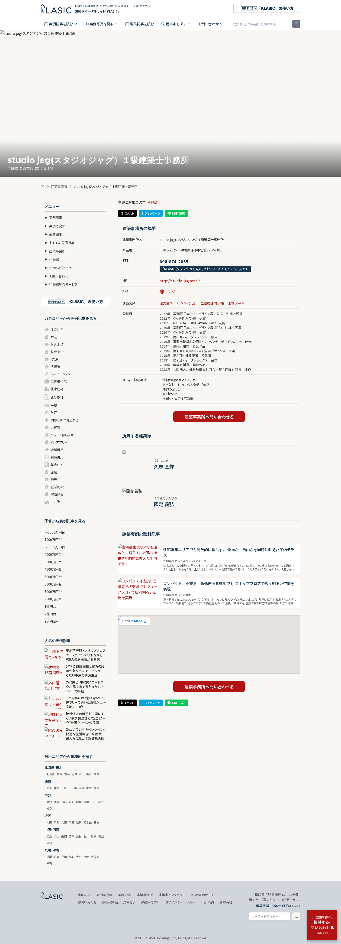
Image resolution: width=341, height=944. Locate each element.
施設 (54, 479)
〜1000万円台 (55, 532)
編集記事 (53, 234)
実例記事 (53, 217)
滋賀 (79, 822)
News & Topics (58, 267)
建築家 (52, 259)
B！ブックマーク (151, 213)
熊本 (71, 857)
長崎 (64, 857)
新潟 (71, 802)
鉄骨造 (55, 351)
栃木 (89, 788)
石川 (94, 802)
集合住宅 (57, 464)
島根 (79, 836)
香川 (86, 836)
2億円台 (50, 614)
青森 (59, 774)
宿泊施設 (57, 494)
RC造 (54, 359)
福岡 (49, 857)
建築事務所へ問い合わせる (209, 417)
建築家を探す (176, 23)
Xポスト (129, 213)
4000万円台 (53, 569)
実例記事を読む (61, 23)
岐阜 (49, 808)
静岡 (56, 802)
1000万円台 (53, 539)
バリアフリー (59, 442)
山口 (64, 836)
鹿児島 (95, 857)
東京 (49, 788)
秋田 (81, 774)
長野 (64, 802)
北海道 (50, 774)
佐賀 (56, 857)
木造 (54, 337)
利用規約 (207, 902)
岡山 (56, 836)
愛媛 (94, 836)
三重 (96, 822)
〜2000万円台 (55, 547)
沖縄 (49, 863)
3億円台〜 (52, 621)
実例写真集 (55, 226)
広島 (49, 836)
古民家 (55, 427)
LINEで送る (179, 213)
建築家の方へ (150, 902)
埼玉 (67, 788)
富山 (86, 802)
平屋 (54, 405)
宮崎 (86, 857)
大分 (79, 857)
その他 (55, 501)
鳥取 (71, 836)
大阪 (49, 822)
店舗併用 (57, 449)
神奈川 (58, 788)
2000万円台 (53, 554)
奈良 (71, 822)
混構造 (55, 366)
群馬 (96, 788)
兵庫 (64, 822)
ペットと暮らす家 (62, 435)
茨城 (81, 788)
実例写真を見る (101, 23)
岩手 (67, 774)
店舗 (54, 472)
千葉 (74, 788)
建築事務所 (59, 186)
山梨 (79, 802)
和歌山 (88, 822)
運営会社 (225, 902)
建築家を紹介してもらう (118, 902)
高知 (49, 843)
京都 (56, 822)
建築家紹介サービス (61, 284)
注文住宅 (57, 329)
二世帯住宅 (59, 381)
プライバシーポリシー (180, 902)
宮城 (74, 774)
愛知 (49, 802)
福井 (101, 802)
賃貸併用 (57, 457)
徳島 (101, 836)
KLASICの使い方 (203, 894)
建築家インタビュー (172, 894)
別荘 (54, 412)
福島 (96, 774)
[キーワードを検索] (296, 24)
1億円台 (50, 606)
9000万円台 (53, 599)
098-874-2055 (174, 261)
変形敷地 (57, 397)
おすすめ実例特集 (59, 242)
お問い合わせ (208, 23)
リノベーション (60, 374)
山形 (89, 774)
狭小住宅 (57, 389)
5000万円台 (53, 576)
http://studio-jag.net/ (178, 280)
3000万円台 (53, 562)
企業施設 (57, 487)
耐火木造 (57, 344)
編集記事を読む (142, 23)
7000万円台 (53, 591)
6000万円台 (53, 584)
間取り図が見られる (65, 420)
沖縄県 (152, 202)
